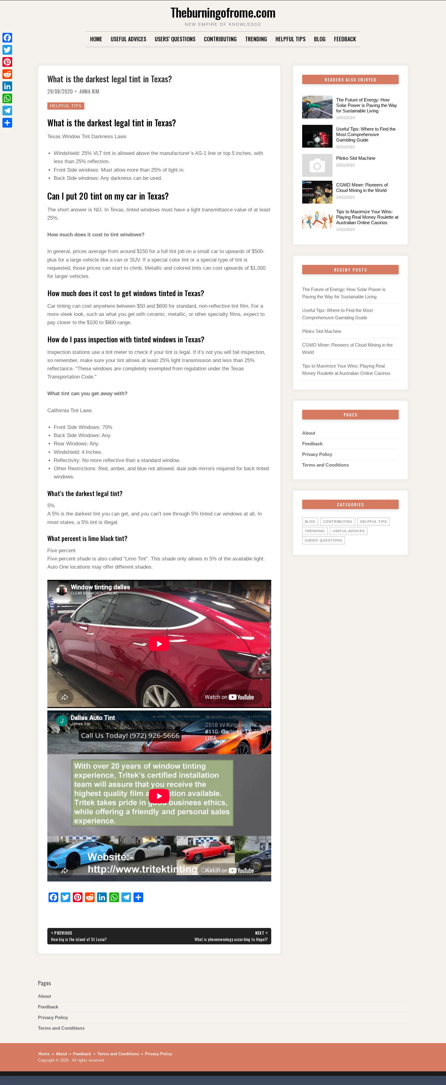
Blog (320, 39)
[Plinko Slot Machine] (317, 165)
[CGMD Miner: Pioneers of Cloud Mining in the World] (317, 192)
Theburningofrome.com (223, 12)
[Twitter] (7, 50)
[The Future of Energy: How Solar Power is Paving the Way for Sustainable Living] (317, 107)
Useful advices (128, 39)
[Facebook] (7, 38)
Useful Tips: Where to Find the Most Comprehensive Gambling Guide (366, 134)
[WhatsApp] (7, 98)
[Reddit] (7, 74)
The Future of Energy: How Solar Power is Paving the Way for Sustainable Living (366, 105)
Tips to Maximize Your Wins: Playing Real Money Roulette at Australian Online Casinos (367, 217)
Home (96, 39)
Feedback (345, 39)
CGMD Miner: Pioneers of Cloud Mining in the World (362, 187)
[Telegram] (7, 110)
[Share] (7, 123)
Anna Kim (89, 91)
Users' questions (323, 540)
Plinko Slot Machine (355, 158)
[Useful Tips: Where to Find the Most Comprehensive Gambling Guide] (317, 136)
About (308, 433)
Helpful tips (290, 39)
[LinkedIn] (7, 86)
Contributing (220, 39)
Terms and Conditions (325, 464)
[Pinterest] (7, 62)
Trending (256, 39)
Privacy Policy (317, 454)
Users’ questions (175, 39)
